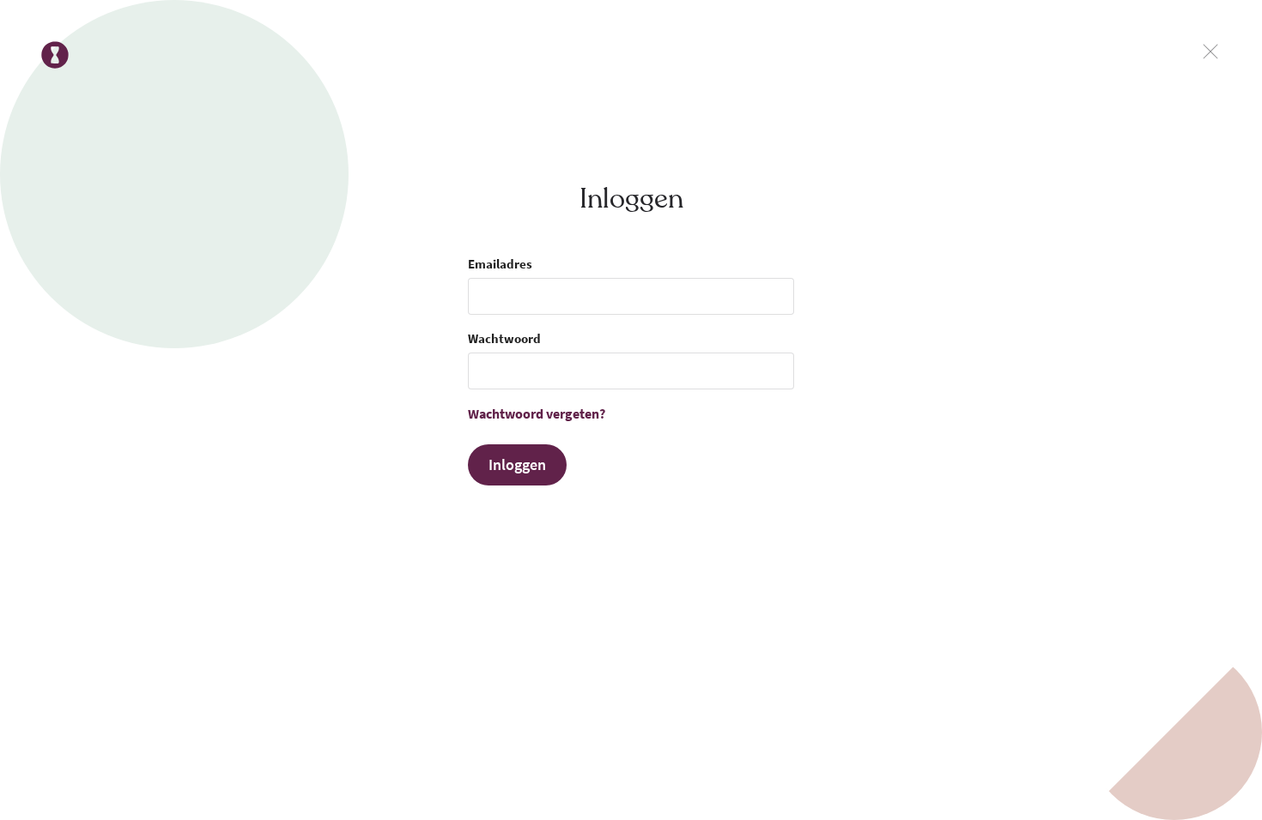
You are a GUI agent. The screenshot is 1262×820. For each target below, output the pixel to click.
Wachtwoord (504, 338)
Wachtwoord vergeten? (536, 413)
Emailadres (500, 264)
